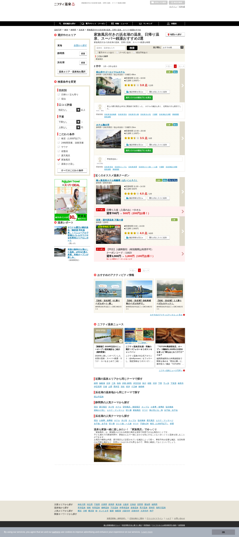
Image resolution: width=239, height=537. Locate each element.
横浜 (80, 511)
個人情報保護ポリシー (112, 525)
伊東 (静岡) (127, 383)
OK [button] (223, 532)
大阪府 (126, 504)
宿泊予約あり (142, 52)
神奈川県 (81, 504)
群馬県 (111, 504)
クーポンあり (125, 52)
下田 (160, 383)
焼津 (128, 386)
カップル (145, 407)
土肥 (110, 386)
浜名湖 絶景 (132, 167)
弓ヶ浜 (166, 383)
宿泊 (96, 407)
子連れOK (144, 423)
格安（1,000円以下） (159, 423)
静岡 (96, 383)
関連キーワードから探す (65, 514)
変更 (83, 53)
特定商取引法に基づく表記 (132, 525)
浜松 (123, 386)
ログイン (173, 7)
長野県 (140, 504)
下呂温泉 (114, 507)
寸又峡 (134, 386)
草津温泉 (81, 507)
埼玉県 (90, 504)
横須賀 (91, 511)
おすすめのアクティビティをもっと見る (166, 315)
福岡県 (154, 504)
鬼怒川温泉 (161, 507)
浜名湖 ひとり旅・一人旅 (148, 167)
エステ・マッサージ (115, 410)
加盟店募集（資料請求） (117, 518)
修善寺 (181, 383)
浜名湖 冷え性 (145, 114)
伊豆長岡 (98, 386)
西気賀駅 (107, 117)
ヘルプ (168, 518)
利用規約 (147, 525)
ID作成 (182, 7)
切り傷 (129, 410)
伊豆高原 (137, 383)
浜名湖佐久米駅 (165, 114)
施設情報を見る (135, 92)
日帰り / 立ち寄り (69, 94)
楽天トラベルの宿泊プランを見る (138, 98)
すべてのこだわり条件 (72, 170)
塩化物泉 (169, 407)
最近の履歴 (177, 3)
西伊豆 (116, 386)
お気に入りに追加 (159, 92)
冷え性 (111, 407)
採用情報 (181, 525)
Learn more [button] (147, 532)
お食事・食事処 (157, 407)
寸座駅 (154, 114)
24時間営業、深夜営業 (72, 143)
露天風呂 (103, 407)
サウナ (145, 410)
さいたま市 (103, 511)
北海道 (133, 504)
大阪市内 (126, 511)
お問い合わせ (179, 518)
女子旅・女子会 (171, 410)
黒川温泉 (143, 507)
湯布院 (152, 507)
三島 (113, 383)
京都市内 (135, 511)
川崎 (85, 511)
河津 (155, 383)
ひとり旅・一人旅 (124, 423)
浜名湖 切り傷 (133, 114)
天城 (105, 386)
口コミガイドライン (155, 518)
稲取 (149, 383)
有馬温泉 (96, 507)
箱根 (89, 507)
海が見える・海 (156, 410)
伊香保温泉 (124, 507)
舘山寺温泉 (99, 397)
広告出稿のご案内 (136, 518)
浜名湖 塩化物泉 (110, 114)
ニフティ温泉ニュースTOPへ (170, 370)
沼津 (108, 383)
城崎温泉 (105, 507)
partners (56, 532)
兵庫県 (104, 504)
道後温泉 (134, 507)
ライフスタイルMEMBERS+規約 (164, 525)
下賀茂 (173, 383)
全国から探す (80, 45)
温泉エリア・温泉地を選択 (72, 71)
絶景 (172, 423)
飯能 (112, 511)
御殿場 (102, 383)
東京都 (118, 504)
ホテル (118, 407)
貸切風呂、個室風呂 (131, 407)
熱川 (144, 383)
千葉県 (97, 504)
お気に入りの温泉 (158, 3)
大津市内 (144, 511)
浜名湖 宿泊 (122, 114)
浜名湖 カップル (121, 167)
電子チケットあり (106, 52)
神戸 (152, 511)
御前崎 (141, 386)
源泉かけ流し (100, 410)
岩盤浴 (64, 151)
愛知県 (147, 504)
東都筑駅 (175, 114)
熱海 (119, 383)
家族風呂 (137, 410)
